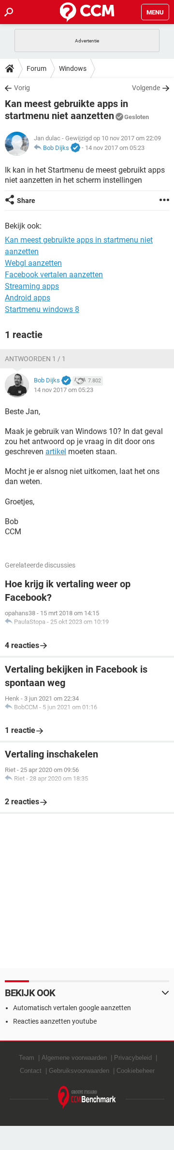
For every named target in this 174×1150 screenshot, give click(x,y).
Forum (36, 68)
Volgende (146, 88)
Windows (73, 68)
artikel (55, 451)
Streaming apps (32, 286)
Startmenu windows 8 (42, 309)
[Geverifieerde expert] (75, 148)
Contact (31, 1070)
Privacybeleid (133, 1057)
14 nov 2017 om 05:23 (115, 147)
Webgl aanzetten (33, 263)
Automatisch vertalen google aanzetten (72, 1008)
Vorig (22, 88)
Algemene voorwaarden (74, 1057)
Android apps (27, 297)
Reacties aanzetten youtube (55, 1021)
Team (26, 1057)
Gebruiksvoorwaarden (79, 1070)
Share (26, 200)
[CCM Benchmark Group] (87, 1097)
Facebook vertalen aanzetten (54, 274)
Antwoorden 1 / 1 (35, 359)
